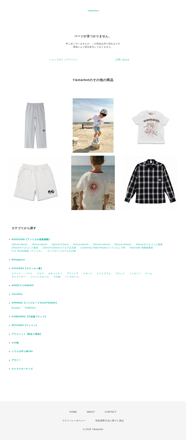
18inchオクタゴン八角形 (149, 244)
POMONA (30, 308)
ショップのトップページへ (63, 59)
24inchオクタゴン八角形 (25, 247)
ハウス (29, 273)
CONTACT (110, 412)
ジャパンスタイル (39, 276)
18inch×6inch (19, 244)
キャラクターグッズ (22, 369)
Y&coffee (17, 294)
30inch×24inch (123, 244)
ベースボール (72, 276)
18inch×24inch (101, 244)
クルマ (40, 273)
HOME (73, 412)
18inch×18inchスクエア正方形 (59, 247)
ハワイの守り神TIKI (22, 351)
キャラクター (19, 276)
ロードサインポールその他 (61, 251)
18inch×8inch (39, 244)
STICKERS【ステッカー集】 (27, 268)
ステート (16, 273)
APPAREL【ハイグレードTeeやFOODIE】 (35, 303)
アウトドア (73, 273)
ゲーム (148, 273)
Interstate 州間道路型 (141, 247)
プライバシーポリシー (74, 420)
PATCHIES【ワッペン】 (25, 325)
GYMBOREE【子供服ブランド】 (29, 316)
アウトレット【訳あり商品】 (27, 334)
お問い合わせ (122, 59)
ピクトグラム (104, 273)
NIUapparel (18, 259)
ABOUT (91, 412)
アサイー (16, 360)
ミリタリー (135, 273)
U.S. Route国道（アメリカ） (27, 251)
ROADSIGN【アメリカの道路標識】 (31, 239)
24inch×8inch (81, 244)
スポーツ (87, 273)
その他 (56, 276)
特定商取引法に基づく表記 (110, 420)
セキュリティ (55, 273)
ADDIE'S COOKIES (23, 285)
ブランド (120, 273)
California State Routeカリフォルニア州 (103, 247)
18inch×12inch (60, 244)
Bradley (16, 308)
